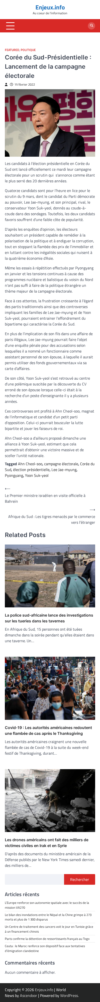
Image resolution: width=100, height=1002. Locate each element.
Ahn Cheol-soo (30, 464)
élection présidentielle (31, 469)
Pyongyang (14, 475)
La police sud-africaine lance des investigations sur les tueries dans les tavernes (49, 618)
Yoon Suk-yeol (37, 475)
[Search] (91, 25)
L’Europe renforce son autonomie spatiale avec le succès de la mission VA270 (47, 905)
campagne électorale (61, 464)
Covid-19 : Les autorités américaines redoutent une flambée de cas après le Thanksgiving (48, 730)
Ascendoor (28, 995)
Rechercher (79, 879)
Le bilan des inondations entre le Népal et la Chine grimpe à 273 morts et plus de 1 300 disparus (48, 917)
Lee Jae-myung (63, 469)
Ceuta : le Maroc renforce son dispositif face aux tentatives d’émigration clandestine (45, 948)
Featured (12, 50)
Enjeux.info (50, 7)
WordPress (69, 995)
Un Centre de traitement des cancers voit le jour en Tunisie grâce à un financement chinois (49, 929)
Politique (28, 50)
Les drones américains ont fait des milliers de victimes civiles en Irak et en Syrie (46, 842)
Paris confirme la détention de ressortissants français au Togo (47, 938)
